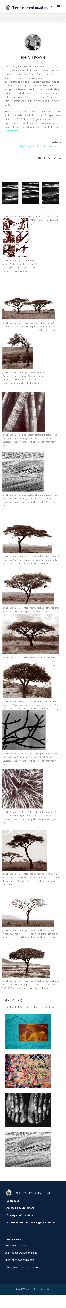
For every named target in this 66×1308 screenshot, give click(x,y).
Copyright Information (19, 1215)
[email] (39, 158)
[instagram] (60, 158)
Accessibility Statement (20, 1207)
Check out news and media (19, 1259)
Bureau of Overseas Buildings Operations (30, 1222)
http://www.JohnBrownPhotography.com (40, 146)
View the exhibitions (16, 1245)
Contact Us (13, 1200)
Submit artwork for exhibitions (21, 1267)
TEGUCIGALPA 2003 (33, 1159)
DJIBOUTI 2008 (33, 1081)
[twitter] (54, 158)
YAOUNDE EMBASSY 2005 (33, 1120)
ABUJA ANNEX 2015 (33, 1041)
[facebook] (44, 158)
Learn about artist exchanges (21, 1252)
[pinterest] (49, 158)
